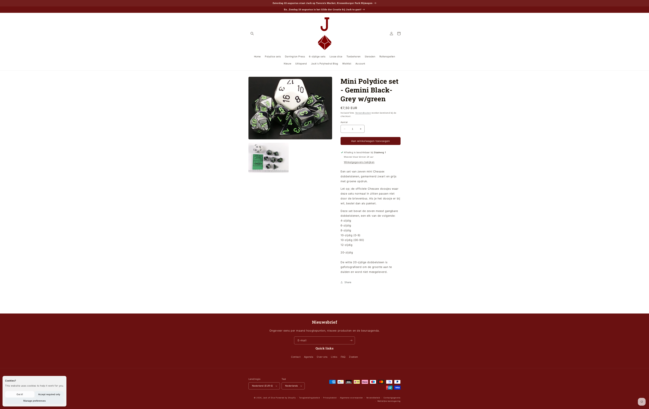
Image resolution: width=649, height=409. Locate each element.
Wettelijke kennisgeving (389, 401)
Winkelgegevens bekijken (359, 162)
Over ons (322, 356)
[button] (252, 33)
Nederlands (291, 385)
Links (334, 356)
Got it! (20, 394)
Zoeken (353, 356)
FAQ (343, 356)
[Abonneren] (351, 340)
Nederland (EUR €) (262, 385)
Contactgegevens (392, 398)
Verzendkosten (363, 113)
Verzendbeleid (373, 398)
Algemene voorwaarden (351, 398)
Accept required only (49, 394)
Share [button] (347, 282)
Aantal (344, 122)
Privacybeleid (329, 398)
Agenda (308, 356)
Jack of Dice (269, 398)
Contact (296, 356)
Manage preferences (34, 400)
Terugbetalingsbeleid (309, 398)
